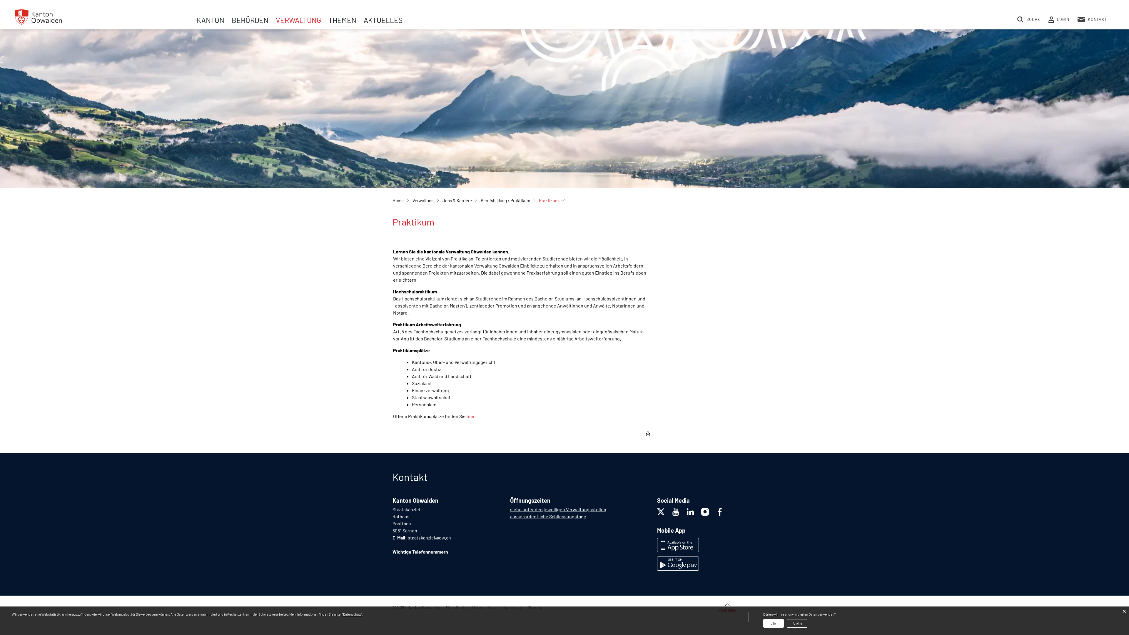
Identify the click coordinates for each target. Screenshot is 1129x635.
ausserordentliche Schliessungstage (548, 516)
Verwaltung (298, 20)
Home (398, 200)
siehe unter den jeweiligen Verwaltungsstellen (558, 509)
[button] (423, 200)
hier (471, 416)
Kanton (210, 20)
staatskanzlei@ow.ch (429, 537)
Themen (342, 20)
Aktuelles (383, 20)
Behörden (250, 20)
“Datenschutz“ (352, 614)
